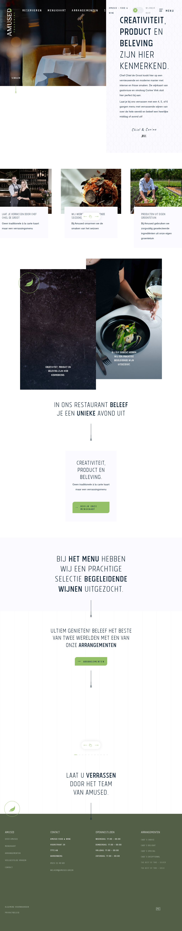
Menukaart (10, 846)
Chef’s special (148, 851)
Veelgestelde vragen (15, 860)
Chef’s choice (147, 839)
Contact (9, 867)
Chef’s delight (148, 845)
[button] (85, 216)
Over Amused (11, 839)
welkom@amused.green (61, 870)
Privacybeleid (12, 912)
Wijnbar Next (150, 10)
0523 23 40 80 (57, 863)
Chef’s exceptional (150, 856)
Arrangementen (13, 853)
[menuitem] (32, 10)
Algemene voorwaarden (17, 906)
